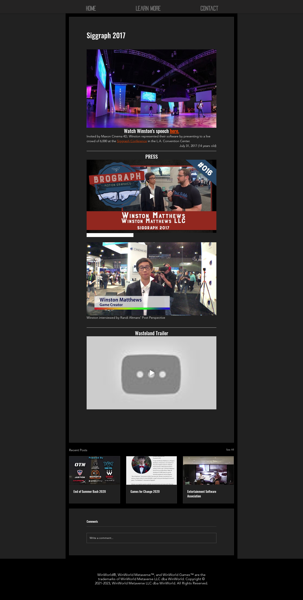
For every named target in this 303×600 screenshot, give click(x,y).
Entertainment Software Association (201, 493)
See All (230, 449)
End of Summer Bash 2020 (89, 491)
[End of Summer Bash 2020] (94, 470)
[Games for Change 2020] (151, 470)
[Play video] (151, 196)
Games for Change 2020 (145, 491)
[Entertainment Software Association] (208, 470)
